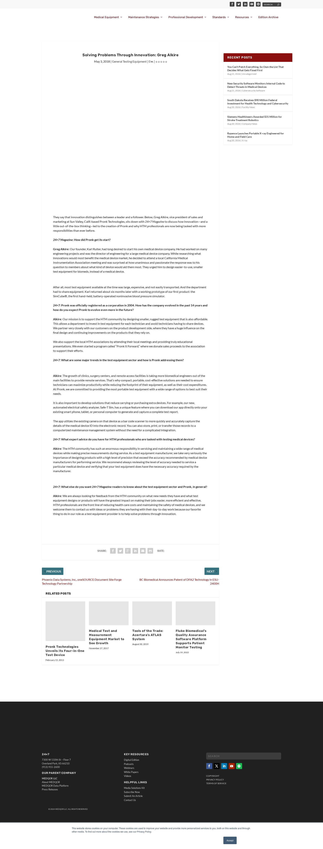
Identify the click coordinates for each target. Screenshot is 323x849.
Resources (242, 17)
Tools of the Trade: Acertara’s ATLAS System (147, 635)
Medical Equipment (106, 17)
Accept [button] (230, 840)
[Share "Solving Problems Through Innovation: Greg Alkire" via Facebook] (113, 551)
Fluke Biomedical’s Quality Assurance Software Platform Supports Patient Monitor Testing (191, 639)
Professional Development (185, 17)
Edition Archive (268, 17)
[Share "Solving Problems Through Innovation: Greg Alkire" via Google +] (128, 551)
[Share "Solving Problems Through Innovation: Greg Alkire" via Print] (150, 551)
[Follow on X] (217, 766)
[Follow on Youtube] (232, 766)
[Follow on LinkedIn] (224, 766)
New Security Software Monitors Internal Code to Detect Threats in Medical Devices (256, 85)
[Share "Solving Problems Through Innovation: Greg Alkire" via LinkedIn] (135, 551)
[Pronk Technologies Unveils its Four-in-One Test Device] (65, 621)
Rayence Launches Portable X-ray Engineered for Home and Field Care (255, 135)
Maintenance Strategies (143, 17)
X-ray (244, 140)
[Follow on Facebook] (209, 766)
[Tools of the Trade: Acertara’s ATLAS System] (152, 613)
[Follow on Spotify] (239, 766)
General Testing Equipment (129, 61)
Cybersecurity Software (253, 90)
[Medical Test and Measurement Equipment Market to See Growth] (109, 613)
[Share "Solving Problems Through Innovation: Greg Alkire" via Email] (143, 551)
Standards (219, 17)
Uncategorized (249, 73)
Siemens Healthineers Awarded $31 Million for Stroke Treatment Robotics (254, 118)
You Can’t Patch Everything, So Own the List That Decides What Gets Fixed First (255, 68)
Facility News (248, 107)
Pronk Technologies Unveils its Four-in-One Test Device (65, 651)
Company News (249, 123)
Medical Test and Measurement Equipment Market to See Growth (106, 637)
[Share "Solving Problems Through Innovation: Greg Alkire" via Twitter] (120, 551)
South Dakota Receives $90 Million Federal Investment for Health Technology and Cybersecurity (257, 101)
